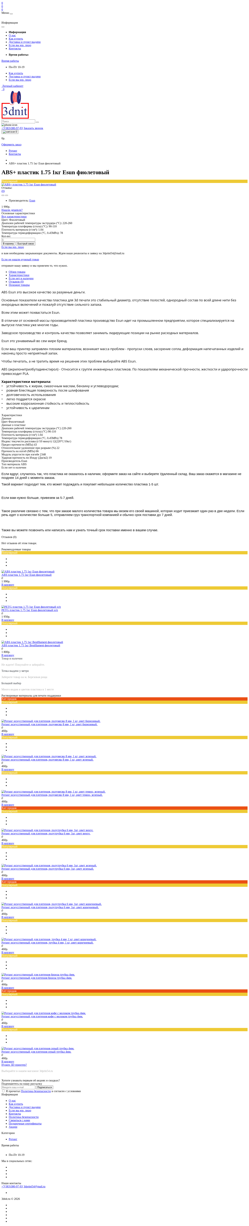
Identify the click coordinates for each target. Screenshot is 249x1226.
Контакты (15, 48)
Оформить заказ (11, 144)
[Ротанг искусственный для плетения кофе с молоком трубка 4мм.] (43, 1013)
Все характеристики (14, 216)
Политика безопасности (36, 1091)
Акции (13, 1126)
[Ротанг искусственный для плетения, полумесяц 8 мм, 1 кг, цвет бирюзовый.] (50, 721)
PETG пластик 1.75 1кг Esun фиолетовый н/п (29, 610)
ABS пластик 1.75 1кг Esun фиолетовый (26, 574)
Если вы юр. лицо (20, 45)
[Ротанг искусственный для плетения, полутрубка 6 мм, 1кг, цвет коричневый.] (51, 904)
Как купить (16, 38)
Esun (32, 200)
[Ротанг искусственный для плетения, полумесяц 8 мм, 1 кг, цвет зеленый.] (48, 756)
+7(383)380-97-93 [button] (12, 1186)
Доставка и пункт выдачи (25, 41)
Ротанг (13, 150)
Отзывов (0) (16, 281)
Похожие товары (19, 284)
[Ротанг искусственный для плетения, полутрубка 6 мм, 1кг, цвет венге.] (47, 830)
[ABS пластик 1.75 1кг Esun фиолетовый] (28, 571)
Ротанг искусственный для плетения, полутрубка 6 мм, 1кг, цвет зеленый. (47, 868)
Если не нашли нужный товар (20, 259)
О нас (12, 35)
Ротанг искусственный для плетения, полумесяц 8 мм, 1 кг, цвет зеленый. (47, 759)
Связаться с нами (19, 1120)
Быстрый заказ (25, 243)
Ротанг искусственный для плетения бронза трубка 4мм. (36, 977)
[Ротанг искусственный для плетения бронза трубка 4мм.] (38, 974)
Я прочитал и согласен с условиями (43, 1091)
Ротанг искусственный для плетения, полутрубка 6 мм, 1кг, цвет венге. (45, 833)
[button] (10, 60)
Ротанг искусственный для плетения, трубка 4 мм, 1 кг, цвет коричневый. (47, 942)
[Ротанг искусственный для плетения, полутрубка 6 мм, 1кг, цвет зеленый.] (49, 865)
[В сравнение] (6, 195)
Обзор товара (17, 271)
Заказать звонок (33, 128)
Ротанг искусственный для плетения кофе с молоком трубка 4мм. (42, 1016)
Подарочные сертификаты (25, 1123)
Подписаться (44, 1087)
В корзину (8, 243)
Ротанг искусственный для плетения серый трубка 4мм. (36, 1051)
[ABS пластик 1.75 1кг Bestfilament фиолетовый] (32, 642)
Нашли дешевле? (12, 210)
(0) (3, 191)
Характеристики (19, 275)
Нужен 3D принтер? (14, 1064)
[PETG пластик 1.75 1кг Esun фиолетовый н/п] (31, 606)
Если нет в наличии (21, 278)
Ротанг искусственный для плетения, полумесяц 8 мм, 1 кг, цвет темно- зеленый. (52, 794)
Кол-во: (6, 236)
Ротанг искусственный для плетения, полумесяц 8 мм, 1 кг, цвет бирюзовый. (49, 724)
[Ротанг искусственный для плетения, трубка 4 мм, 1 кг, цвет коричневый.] (48, 939)
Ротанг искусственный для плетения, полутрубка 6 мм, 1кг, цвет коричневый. (50, 907)
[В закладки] (2, 195)
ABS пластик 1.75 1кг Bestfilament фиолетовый (30, 645)
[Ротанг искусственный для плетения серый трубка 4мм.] (37, 1048)
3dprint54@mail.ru (34, 1186)
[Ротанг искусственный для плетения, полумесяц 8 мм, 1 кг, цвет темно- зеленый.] (53, 791)
